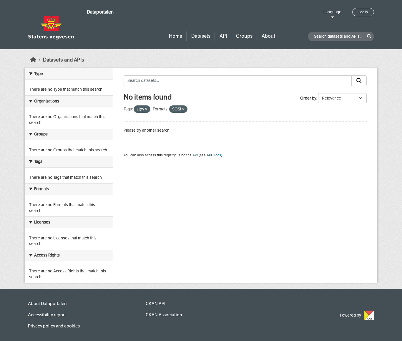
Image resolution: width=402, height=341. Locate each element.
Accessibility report (47, 314)
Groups (244, 36)
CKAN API (155, 303)
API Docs (214, 155)
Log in (363, 12)
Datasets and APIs (63, 60)
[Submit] (359, 80)
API (223, 36)
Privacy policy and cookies (54, 326)
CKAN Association (164, 314)
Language (332, 11)
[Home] (33, 60)
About (268, 36)
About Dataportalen (47, 303)
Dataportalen (100, 12)
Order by (308, 98)
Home (175, 36)
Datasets (200, 36)
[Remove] (146, 109)
